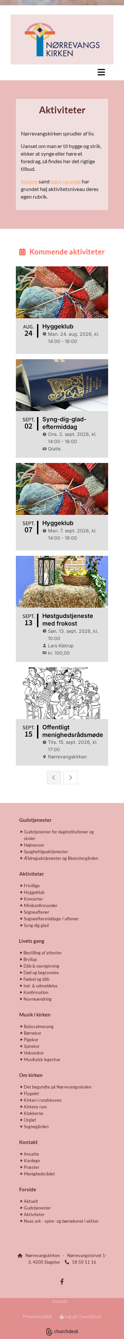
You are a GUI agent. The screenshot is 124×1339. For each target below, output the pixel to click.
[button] (62, 72)
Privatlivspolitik (37, 1316)
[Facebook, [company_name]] (62, 1281)
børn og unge (66, 181)
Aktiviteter (31, 874)
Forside (27, 1189)
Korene (29, 181)
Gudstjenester (35, 820)
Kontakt (60, 1301)
